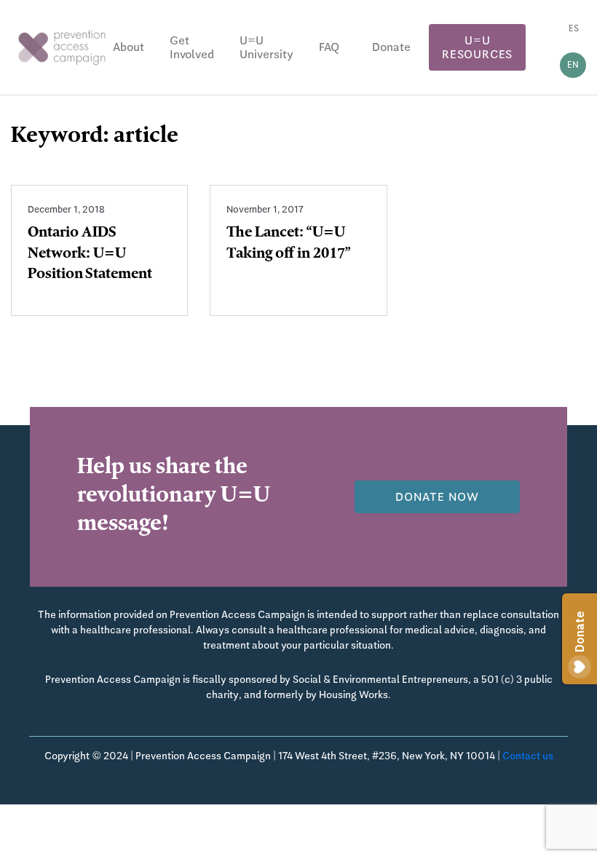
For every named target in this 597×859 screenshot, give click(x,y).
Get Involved (192, 47)
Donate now (437, 497)
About (128, 47)
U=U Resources (477, 47)
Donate (391, 47)
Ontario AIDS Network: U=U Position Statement (90, 254)
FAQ (329, 47)
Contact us (527, 755)
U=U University (266, 47)
